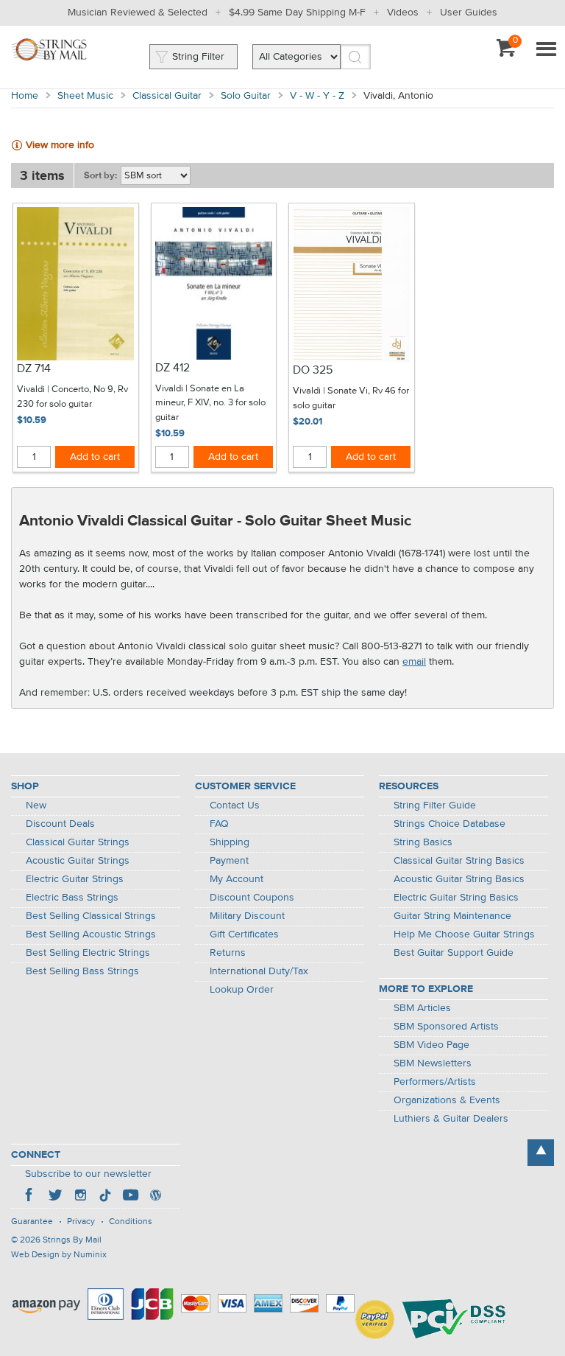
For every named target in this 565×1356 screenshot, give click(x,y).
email (414, 662)
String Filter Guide (435, 805)
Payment (229, 861)
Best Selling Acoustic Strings (91, 934)
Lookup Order (242, 990)
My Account (236, 879)
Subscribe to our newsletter (88, 1174)
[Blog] (155, 1197)
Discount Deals (60, 824)
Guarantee (32, 1221)
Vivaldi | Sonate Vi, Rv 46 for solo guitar (351, 398)
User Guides (468, 12)
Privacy (81, 1221)
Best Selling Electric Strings (88, 953)
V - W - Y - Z (317, 96)
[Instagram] (80, 1197)
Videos (403, 12)
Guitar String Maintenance (452, 916)
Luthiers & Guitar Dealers (451, 1119)
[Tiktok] (105, 1197)
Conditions (130, 1221)
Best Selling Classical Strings (91, 916)
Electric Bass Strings (72, 897)
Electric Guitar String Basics (456, 897)
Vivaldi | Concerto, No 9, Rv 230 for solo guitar (72, 397)
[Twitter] (55, 1197)
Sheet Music (85, 96)
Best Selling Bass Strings (82, 971)
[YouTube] (130, 1197)
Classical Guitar (167, 96)
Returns (228, 953)
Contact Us (235, 805)
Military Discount (247, 916)
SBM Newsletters (433, 1063)
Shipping (229, 842)
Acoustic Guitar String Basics (459, 879)
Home (24, 96)
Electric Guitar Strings (75, 879)
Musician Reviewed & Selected (137, 12)
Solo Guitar (246, 96)
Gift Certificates (244, 934)
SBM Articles (422, 1008)
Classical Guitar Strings (77, 842)
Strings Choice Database (449, 824)
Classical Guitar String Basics (459, 861)
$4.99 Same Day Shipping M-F (297, 12)
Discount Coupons (252, 897)
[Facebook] (30, 1197)
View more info (60, 145)
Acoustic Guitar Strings (77, 861)
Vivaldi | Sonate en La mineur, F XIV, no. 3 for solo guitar (210, 403)
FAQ (219, 824)
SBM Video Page (431, 1045)
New (36, 805)
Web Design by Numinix (59, 1255)
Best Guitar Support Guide (454, 953)
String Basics (423, 842)
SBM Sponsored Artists (446, 1026)
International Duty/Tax (259, 971)
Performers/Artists (435, 1082)
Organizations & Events (447, 1100)
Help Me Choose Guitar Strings (464, 934)
